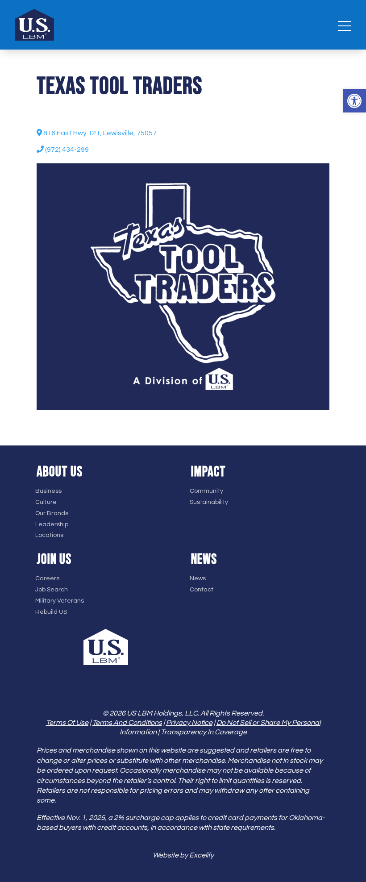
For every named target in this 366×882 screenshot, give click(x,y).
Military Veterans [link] (59, 601)
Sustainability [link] (209, 502)
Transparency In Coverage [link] (204, 732)
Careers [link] (47, 578)
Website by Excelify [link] (183, 855)
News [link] (198, 578)
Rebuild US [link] (51, 612)
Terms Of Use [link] (67, 722)
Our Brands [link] (51, 513)
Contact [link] (201, 590)
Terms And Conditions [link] (127, 722)
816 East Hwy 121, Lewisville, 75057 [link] (99, 133)
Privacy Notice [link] (189, 722)
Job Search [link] (51, 590)
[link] (354, 100)
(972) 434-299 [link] (66, 149)
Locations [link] (49, 535)
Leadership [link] (51, 524)
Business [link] (48, 491)
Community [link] (206, 491)
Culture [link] (46, 502)
